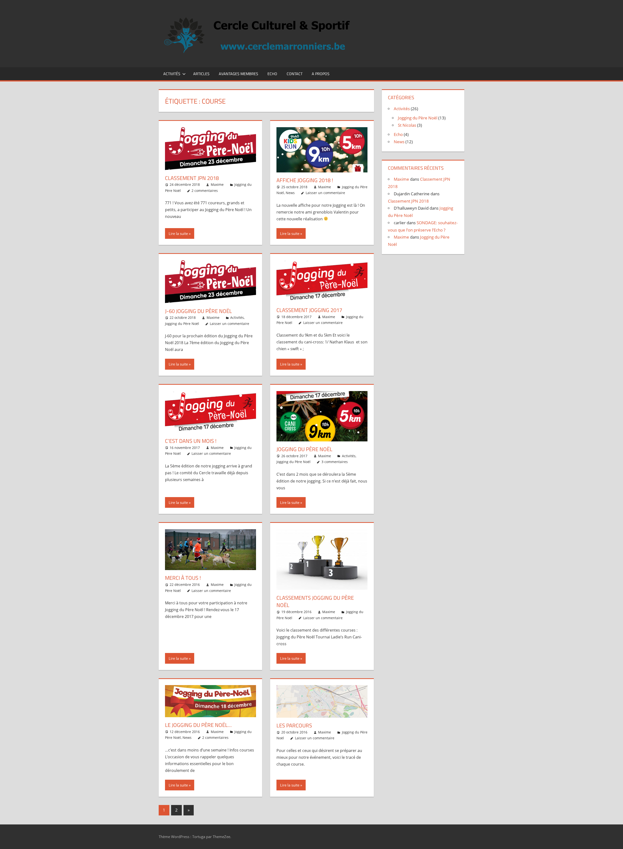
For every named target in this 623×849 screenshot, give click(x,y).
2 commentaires (205, 190)
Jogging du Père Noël (182, 323)
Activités (171, 74)
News (290, 192)
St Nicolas (407, 125)
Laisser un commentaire (325, 192)
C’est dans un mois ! (190, 441)
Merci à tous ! (183, 578)
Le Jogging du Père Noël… (198, 725)
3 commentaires (334, 461)
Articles (201, 74)
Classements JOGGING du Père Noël (315, 601)
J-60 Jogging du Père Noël (198, 311)
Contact (294, 74)
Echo (272, 74)
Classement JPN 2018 (192, 178)
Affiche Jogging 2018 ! (304, 180)
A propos (321, 74)
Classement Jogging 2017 (309, 310)
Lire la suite (178, 233)
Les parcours (294, 725)
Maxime (217, 184)
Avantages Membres (238, 74)
